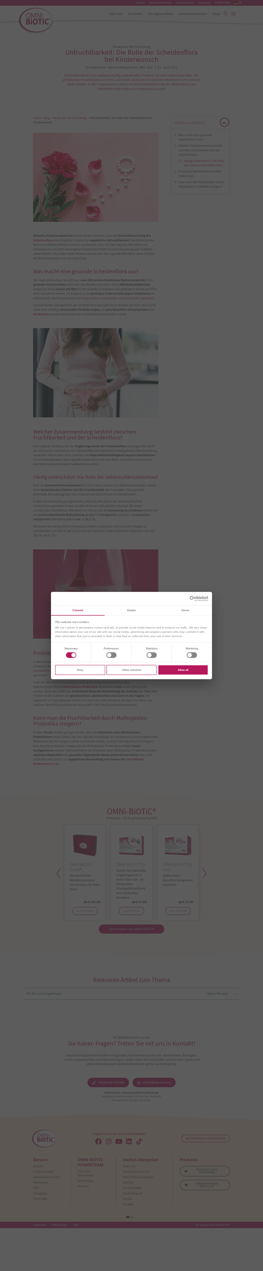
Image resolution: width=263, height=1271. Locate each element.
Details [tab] (131, 610)
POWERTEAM (222, 2)
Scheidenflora (43, 240)
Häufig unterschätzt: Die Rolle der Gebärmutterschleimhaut (204, 163)
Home (37, 118)
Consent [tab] (77, 610)
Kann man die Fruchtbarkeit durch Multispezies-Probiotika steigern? (200, 184)
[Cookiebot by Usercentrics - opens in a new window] (192, 598)
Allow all (183, 669)
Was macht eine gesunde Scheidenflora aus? (195, 137)
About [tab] (185, 610)
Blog (47, 118)
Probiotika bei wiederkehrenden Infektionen (199, 173)
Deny (80, 669)
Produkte (135, 14)
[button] (224, 123)
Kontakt (140, 2)
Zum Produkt (85, 911)
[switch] (111, 655)
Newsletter (204, 2)
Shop (216, 14)
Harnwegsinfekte (88, 298)
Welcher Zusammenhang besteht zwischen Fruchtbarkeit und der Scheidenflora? (200, 150)
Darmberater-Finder (160, 2)
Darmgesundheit (160, 14)
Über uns (116, 14)
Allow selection (131, 669)
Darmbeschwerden (193, 14)
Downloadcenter (185, 2)
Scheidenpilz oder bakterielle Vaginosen (127, 298)
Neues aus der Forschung (69, 118)
